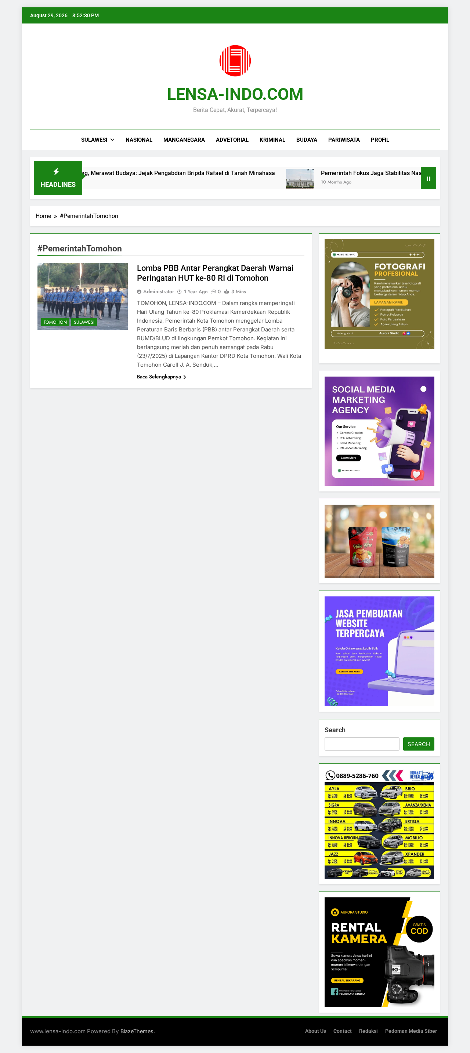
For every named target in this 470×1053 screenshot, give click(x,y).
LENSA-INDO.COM (235, 94)
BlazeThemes (136, 1031)
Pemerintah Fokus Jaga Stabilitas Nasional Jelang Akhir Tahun (376, 173)
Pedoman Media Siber (411, 1031)
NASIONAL (139, 140)
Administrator (158, 291)
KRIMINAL (272, 140)
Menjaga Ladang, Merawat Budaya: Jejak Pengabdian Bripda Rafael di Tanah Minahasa (131, 173)
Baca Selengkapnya (159, 376)
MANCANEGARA (184, 140)
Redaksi (368, 1031)
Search (335, 730)
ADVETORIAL (232, 140)
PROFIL (380, 140)
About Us (315, 1031)
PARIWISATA (344, 140)
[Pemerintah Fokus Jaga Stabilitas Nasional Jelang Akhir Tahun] (272, 182)
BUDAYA (306, 140)
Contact (342, 1031)
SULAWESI (94, 140)
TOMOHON (55, 322)
